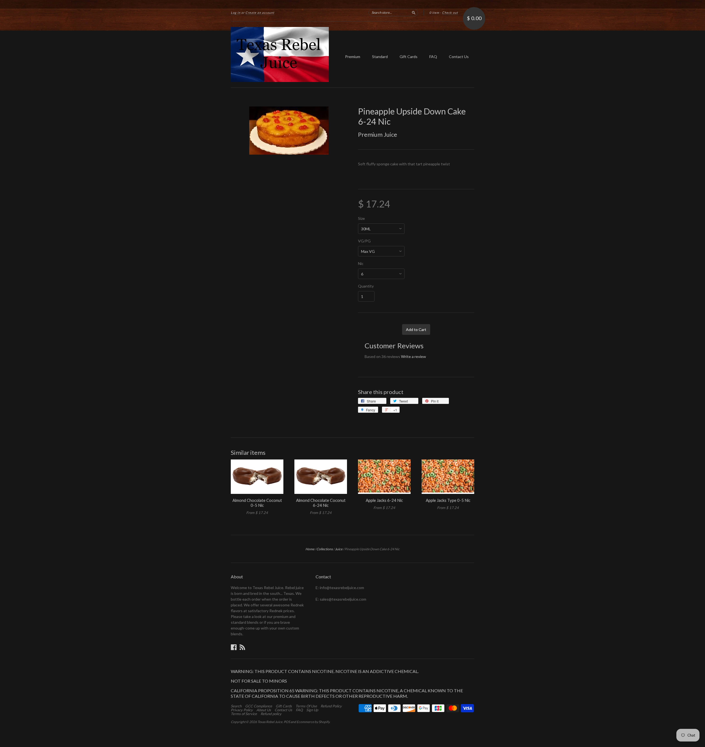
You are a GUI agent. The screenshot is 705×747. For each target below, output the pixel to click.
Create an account (259, 12)
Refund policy (271, 714)
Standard (380, 56)
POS (287, 722)
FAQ (433, 56)
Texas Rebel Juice (269, 722)
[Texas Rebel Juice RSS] (242, 647)
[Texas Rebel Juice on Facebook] (234, 647)
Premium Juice (377, 134)
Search (236, 706)
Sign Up (312, 710)
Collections (324, 549)
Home (309, 549)
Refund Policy (331, 706)
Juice (338, 549)
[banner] (281, 54)
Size (361, 218)
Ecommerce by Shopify (313, 722)
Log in (235, 12)
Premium (352, 56)
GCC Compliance (258, 706)
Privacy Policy (242, 710)
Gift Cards (408, 56)
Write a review (413, 356)
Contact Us (459, 56)
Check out (450, 12)
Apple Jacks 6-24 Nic (384, 500)
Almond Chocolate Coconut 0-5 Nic (257, 503)
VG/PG (364, 241)
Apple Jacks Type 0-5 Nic (448, 500)
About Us (263, 710)
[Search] (413, 12)
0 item (434, 12)
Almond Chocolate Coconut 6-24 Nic (321, 503)
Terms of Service (244, 714)
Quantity (366, 286)
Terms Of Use (306, 706)
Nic (361, 263)
